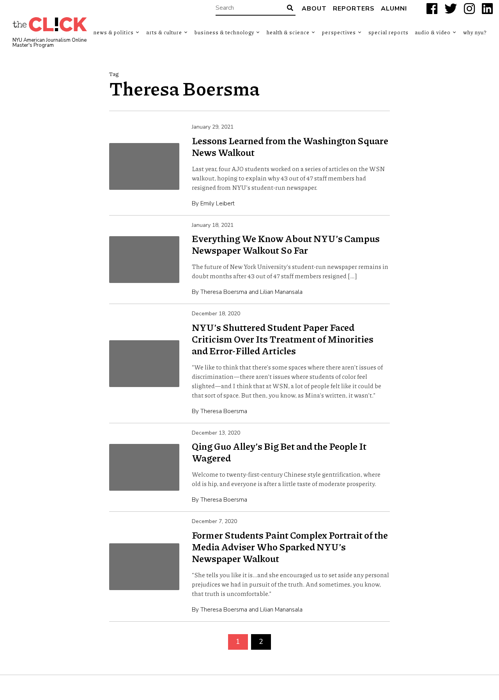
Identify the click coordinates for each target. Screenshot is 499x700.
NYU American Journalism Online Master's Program (49, 43)
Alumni (394, 8)
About (314, 8)
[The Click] (49, 24)
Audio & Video (433, 32)
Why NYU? (475, 32)
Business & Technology (224, 32)
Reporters (354, 8)
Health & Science (288, 32)
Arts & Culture (164, 32)
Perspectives (339, 32)
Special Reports (388, 32)
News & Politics (113, 32)
